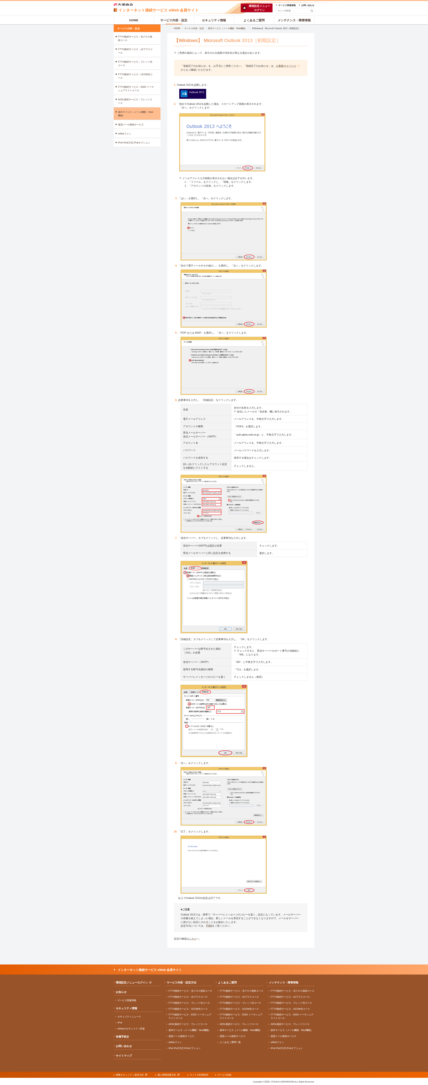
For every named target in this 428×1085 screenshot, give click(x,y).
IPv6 (120, 1022)
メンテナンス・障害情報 (283, 982)
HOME (177, 28)
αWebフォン (124, 133)
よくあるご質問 (227, 982)
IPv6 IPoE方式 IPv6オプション (134, 142)
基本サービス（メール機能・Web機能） (227, 28)
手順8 (209, 925)
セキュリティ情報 (126, 1008)
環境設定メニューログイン (132, 982)
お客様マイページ (286, 65)
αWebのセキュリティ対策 (131, 1028)
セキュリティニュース (129, 1016)
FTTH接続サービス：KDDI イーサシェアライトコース (136, 89)
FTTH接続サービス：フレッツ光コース (135, 63)
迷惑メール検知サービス (131, 124)
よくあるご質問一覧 (230, 1042)
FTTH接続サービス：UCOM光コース (135, 76)
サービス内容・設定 (194, 28)
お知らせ (121, 992)
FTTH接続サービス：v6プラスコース (135, 51)
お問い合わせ (124, 1046)
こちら (193, 938)
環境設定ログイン (259, 8)
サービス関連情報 (127, 1000)
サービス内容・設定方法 (181, 982)
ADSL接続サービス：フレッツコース (135, 101)
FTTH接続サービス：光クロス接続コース (135, 38)
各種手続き (122, 1036)
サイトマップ (124, 1055)
